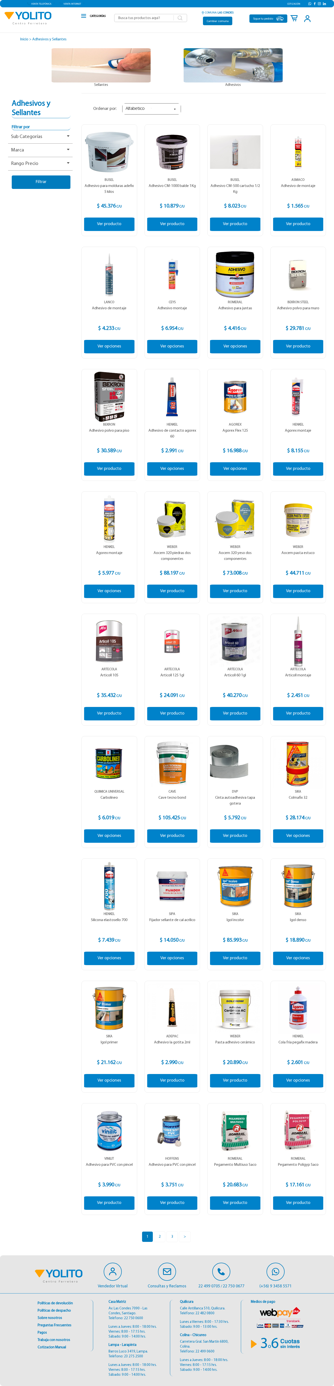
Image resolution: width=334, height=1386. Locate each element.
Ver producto (109, 224)
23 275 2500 (133, 1356)
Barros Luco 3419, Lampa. (128, 1351)
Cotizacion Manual (52, 1347)
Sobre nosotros (50, 1318)
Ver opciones (109, 346)
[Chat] (112, 1272)
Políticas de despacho (54, 1311)
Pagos (42, 1333)
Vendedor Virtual (113, 1286)
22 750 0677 (234, 1286)
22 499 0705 (209, 1286)
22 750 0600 (133, 1318)
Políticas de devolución (55, 1303)
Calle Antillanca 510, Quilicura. (202, 1308)
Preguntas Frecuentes (54, 1325)
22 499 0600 (204, 1351)
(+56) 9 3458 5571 (275, 1286)
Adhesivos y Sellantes (49, 39)
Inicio (24, 39)
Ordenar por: (105, 109)
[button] (41, 3)
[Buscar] (180, 18)
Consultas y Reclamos (167, 1286)
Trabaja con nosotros (54, 1340)
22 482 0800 (204, 1313)
